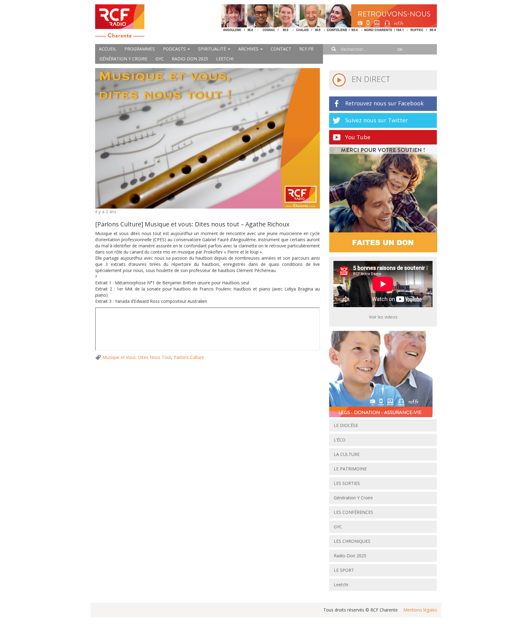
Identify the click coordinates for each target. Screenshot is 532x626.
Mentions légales (420, 610)
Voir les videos (383, 317)
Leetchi (224, 59)
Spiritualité (212, 49)
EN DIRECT (369, 79)
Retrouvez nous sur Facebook (384, 103)
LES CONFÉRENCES (353, 512)
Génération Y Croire (123, 59)
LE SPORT (344, 570)
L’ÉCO (339, 440)
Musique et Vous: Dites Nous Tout (137, 357)
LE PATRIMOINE (350, 469)
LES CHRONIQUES (352, 541)
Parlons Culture (189, 357)
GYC (159, 59)
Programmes (139, 49)
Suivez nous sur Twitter (376, 120)
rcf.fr (306, 49)
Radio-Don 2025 (190, 59)
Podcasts (175, 49)
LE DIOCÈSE (346, 425)
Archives (249, 49)
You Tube (357, 137)
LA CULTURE (347, 454)
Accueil (107, 49)
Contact (281, 49)
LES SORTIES (347, 483)
